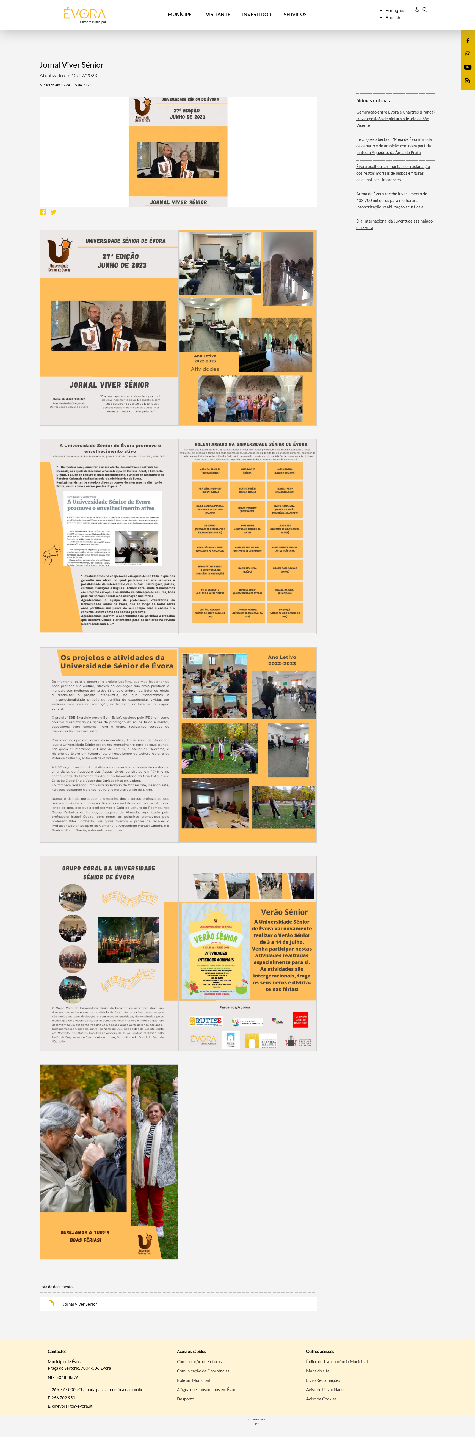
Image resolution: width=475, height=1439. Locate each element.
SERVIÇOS (295, 14)
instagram (464, 59)
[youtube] (468, 66)
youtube (464, 72)
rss (464, 86)
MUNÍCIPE (180, 14)
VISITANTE (218, 14)
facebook (464, 46)
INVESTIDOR (256, 14)
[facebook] (468, 40)
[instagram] (467, 53)
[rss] (467, 79)
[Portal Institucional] (92, 15)
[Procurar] (424, 10)
